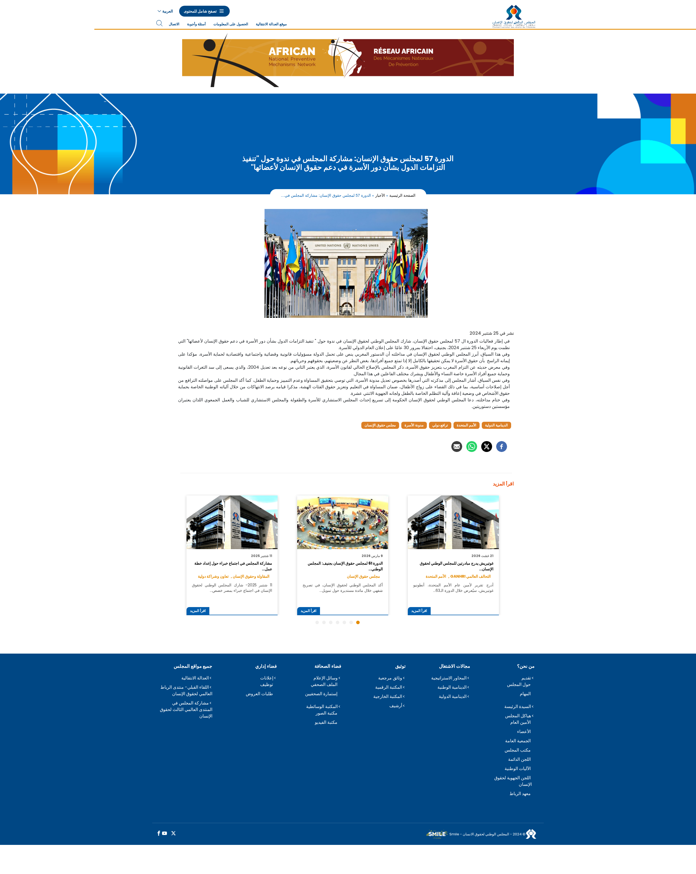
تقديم (526, 678)
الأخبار (380, 195)
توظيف (266, 684)
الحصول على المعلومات (230, 24)
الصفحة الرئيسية (402, 195)
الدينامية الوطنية (452, 687)
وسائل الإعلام (325, 678)
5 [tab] (331, 622)
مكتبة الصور (326, 713)
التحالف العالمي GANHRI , (469, 576)
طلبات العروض (259, 694)
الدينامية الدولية (496, 425)
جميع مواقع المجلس (193, 666)
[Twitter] (486, 446)
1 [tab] (358, 622)
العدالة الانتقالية (195, 678)
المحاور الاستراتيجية (449, 678)
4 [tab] (337, 622)
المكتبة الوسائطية (322, 706)
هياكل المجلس (518, 716)
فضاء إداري (266, 666)
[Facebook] (501, 446)
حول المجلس (519, 684)
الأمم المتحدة (466, 425)
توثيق (400, 666)
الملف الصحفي (324, 684)
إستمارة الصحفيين (321, 694)
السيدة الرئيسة (517, 706)
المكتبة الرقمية (388, 687)
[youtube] (164, 833)
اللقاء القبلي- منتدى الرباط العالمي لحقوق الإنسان (186, 690)
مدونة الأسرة (414, 425)
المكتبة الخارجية (387, 696)
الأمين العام (520, 722)
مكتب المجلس (518, 750)
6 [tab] (324, 622)
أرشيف (395, 706)
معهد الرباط (520, 793)
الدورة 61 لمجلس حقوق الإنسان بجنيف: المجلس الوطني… (345, 566)
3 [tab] (344, 622)
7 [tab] (317, 622)
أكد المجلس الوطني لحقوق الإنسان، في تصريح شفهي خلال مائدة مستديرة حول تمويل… (343, 587)
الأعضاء (524, 731)
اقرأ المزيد (419, 610)
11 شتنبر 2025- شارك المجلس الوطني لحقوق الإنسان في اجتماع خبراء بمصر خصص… (232, 587)
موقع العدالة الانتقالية (271, 24)
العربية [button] (167, 11)
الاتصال (174, 24)
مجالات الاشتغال (454, 666)
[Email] (456, 446)
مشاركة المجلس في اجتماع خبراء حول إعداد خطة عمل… (233, 566)
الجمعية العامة (518, 741)
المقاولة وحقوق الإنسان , (250, 576)
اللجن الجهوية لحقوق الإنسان (513, 781)
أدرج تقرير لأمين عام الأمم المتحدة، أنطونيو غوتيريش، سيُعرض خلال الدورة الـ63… (453, 587)
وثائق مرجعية (390, 678)
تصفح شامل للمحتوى (200, 11)
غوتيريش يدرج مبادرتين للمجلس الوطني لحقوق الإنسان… (456, 566)
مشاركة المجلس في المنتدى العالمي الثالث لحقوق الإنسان (186, 709)
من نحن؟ (526, 666)
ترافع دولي (440, 425)
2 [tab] (351, 622)
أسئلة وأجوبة (196, 24)
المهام (525, 694)
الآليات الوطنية (518, 768)
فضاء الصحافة (328, 666)
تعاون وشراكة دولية (213, 576)
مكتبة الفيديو (326, 722)
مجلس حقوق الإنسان (380, 425)
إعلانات (266, 678)
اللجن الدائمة (519, 759)
